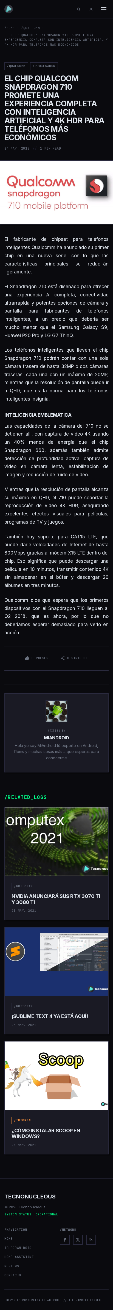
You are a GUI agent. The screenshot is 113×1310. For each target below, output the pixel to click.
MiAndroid (56, 737)
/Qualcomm (30, 28)
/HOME (9, 28)
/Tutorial (23, 1120)
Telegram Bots (18, 1248)
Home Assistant (18, 1257)
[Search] (78, 9)
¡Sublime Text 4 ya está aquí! (50, 1016)
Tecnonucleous (30, 1196)
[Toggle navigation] (104, 9)
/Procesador (44, 66)
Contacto (12, 1275)
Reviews (11, 1266)
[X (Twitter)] (78, 1240)
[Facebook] (65, 1240)
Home (8, 1238)
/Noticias (23, 886)
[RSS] (91, 1240)
